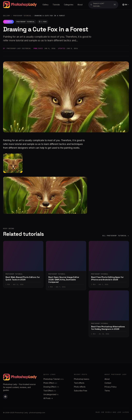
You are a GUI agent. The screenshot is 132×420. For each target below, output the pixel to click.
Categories (68, 4)
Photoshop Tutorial (22, 16)
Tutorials (56, 4)
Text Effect (49, 391)
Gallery (45, 4)
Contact (108, 383)
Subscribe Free (80, 391)
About (79, 4)
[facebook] (5, 396)
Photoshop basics (81, 379)
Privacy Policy (111, 387)
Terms (107, 391)
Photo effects (79, 387)
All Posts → (48, 398)
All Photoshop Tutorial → (115, 236)
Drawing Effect (51, 387)
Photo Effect (50, 383)
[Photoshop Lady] (20, 4)
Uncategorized (51, 394)
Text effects (79, 383)
